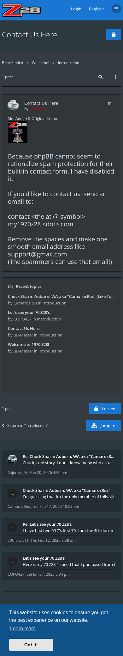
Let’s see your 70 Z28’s (29, 312)
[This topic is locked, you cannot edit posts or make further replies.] (113, 34)
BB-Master (38, 108)
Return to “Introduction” (27, 425)
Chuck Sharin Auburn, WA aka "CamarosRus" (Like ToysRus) (61, 296)
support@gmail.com (37, 254)
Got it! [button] (31, 644)
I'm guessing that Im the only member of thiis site (69, 496)
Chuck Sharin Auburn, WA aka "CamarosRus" (66, 490)
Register (96, 9)
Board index (12, 62)
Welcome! (40, 62)
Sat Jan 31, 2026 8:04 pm (48, 574)
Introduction (68, 62)
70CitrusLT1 (18, 540)
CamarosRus (19, 506)
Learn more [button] (23, 628)
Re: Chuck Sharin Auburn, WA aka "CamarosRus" (69, 456)
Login (76, 9)
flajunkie (15, 472)
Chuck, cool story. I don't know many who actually (69, 462)
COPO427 (16, 574)
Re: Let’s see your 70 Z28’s (47, 524)
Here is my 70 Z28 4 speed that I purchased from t (69, 564)
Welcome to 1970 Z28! (28, 344)
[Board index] (21, 10)
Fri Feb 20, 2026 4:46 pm (45, 472)
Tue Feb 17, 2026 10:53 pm (55, 506)
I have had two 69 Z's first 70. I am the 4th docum (68, 530)
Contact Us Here (29, 34)
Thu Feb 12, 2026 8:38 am (53, 540)
